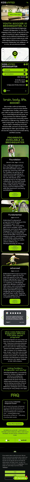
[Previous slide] (2, 317)
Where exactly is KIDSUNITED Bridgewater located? (12, 402)
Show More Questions (15, 424)
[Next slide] (27, 317)
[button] (15, 54)
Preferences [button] (5, 467)
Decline (15, 475)
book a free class (15, 14)
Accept (15, 471)
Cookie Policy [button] (21, 463)
